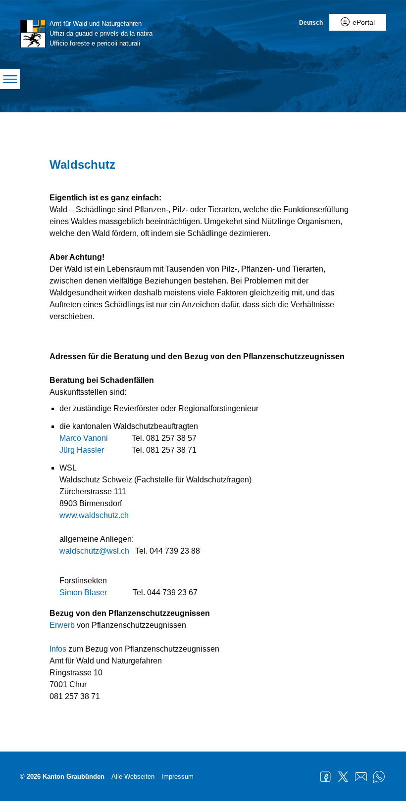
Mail (361, 776)
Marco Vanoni (83, 438)
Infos (58, 649)
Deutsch (311, 22)
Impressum (177, 776)
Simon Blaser (83, 592)
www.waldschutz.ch (94, 515)
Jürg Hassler (81, 450)
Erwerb (62, 625)
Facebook (325, 776)
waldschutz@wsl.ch (94, 551)
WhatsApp (378, 776)
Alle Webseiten (132, 776)
